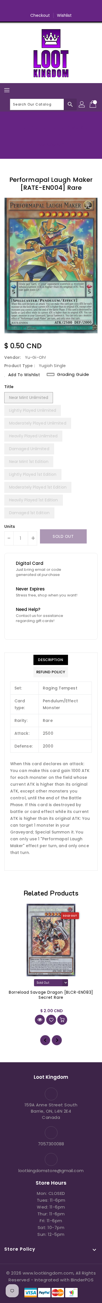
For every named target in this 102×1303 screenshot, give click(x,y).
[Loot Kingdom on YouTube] (62, 6)
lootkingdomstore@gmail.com (51, 1171)
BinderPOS (82, 1280)
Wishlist (64, 15)
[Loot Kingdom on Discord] (72, 6)
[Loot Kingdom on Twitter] (40, 6)
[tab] (50, 660)
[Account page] (82, 104)
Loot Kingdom (51, 144)
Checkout (40, 15)
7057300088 (51, 1144)
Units (9, 526)
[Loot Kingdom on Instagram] (51, 6)
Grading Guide (73, 374)
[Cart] (93, 104)
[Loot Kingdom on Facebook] (29, 6)
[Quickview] (40, 1020)
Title (9, 387)
